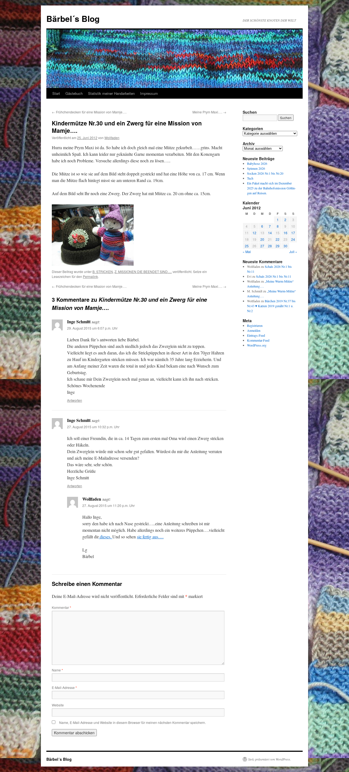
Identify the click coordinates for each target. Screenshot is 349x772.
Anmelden (253, 330)
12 (254, 232)
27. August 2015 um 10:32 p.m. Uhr (93, 426)
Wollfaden (111, 137)
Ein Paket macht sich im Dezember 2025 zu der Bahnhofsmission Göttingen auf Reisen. (271, 188)
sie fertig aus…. (150, 536)
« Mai (247, 251)
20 (262, 239)
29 (277, 245)
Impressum (149, 93)
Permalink (90, 276)
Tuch (250, 178)
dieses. (105, 536)
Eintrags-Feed (256, 335)
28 (270, 245)
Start (56, 93)
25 (247, 245)
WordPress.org (256, 345)
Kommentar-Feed (258, 340)
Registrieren (255, 325)
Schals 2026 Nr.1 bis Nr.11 (273, 276)
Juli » (293, 251)
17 (293, 232)
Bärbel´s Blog (73, 18)
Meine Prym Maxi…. (209, 112)
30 (285, 245)
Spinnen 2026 (256, 168)
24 (293, 239)
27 (262, 245)
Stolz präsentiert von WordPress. (269, 759)
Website (58, 705)
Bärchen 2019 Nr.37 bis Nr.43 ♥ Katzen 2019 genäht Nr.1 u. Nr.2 (271, 306)
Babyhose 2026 (257, 163)
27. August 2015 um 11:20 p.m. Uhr (108, 505)
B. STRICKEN (102, 271)
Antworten (74, 400)
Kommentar (61, 607)
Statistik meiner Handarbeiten (111, 93)
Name (57, 670)
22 (277, 239)
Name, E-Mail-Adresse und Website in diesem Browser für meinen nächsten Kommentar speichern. (132, 722)
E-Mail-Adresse (64, 687)
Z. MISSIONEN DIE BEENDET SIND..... (143, 271)
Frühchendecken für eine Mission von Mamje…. (89, 112)
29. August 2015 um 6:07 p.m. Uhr (92, 328)
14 (270, 232)
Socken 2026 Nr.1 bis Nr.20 (265, 173)
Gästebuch (74, 93)
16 (285, 232)
